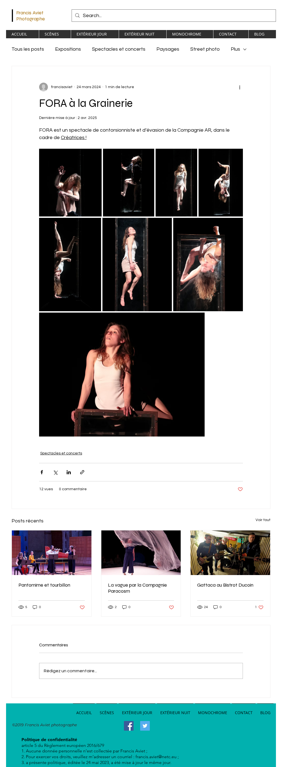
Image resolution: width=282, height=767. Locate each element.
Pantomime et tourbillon (44, 585)
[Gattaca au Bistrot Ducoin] (230, 552)
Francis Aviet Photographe (30, 16)
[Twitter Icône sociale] (145, 726)
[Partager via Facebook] (41, 472)
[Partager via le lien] (82, 472)
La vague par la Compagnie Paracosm (137, 588)
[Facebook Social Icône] (129, 726)
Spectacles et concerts (118, 49)
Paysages (167, 49)
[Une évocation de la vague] (141, 552)
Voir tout (263, 520)
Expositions (68, 49)
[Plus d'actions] (239, 87)
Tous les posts (28, 49)
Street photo (205, 49)
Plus (235, 49)
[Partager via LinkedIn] (68, 472)
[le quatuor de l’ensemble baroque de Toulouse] (51, 552)
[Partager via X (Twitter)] (55, 472)
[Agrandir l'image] (70, 182)
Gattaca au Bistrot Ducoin (225, 585)
